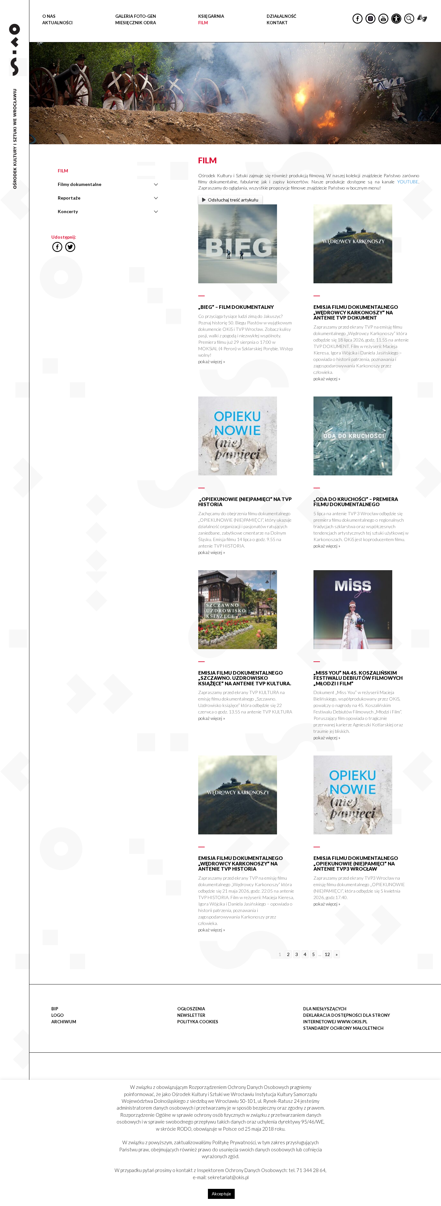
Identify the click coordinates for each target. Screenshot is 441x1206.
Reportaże (69, 198)
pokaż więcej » (211, 361)
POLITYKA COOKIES (197, 1021)
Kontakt (277, 22)
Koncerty (68, 211)
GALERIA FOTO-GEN (135, 16)
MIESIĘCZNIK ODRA (135, 22)
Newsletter (191, 1015)
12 (327, 954)
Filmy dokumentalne (79, 184)
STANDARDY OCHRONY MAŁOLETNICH (343, 1028)
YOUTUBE (407, 181)
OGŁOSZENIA (191, 1008)
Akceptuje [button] (221, 1193)
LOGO (57, 1015)
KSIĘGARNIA (211, 16)
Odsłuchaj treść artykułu (233, 199)
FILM (203, 22)
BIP (54, 1008)
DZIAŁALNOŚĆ (281, 16)
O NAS (49, 16)
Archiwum (63, 1021)
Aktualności (57, 22)
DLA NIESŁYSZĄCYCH (324, 1008)
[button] (432, 66)
